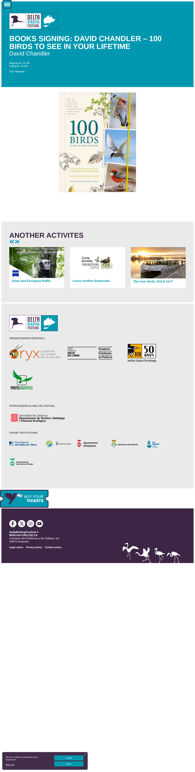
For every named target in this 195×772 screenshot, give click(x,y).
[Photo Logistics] (35, 379)
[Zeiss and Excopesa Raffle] (36, 277)
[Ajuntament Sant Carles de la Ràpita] (159, 443)
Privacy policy (34, 547)
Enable (69, 758)
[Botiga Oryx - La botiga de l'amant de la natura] (35, 353)
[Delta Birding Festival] (33, 330)
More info (10, 765)
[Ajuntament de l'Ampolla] (126, 443)
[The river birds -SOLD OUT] (158, 277)
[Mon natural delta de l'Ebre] (93, 353)
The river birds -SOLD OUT (153, 281)
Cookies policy (53, 547)
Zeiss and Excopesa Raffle (31, 281)
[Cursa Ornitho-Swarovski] (97, 277)
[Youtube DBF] (39, 526)
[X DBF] (22, 526)
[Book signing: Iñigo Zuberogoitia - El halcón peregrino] (17, 242)
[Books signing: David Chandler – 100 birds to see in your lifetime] (33, 28)
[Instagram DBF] (30, 526)
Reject (69, 764)
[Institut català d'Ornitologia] (151, 353)
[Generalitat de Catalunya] (38, 418)
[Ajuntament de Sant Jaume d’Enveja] (25, 462)
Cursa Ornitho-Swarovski (91, 281)
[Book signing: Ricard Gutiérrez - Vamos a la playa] (11, 242)
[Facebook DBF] (13, 526)
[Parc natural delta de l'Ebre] (25, 443)
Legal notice (16, 547)
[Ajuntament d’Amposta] (92, 443)
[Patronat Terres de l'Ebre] (59, 443)
